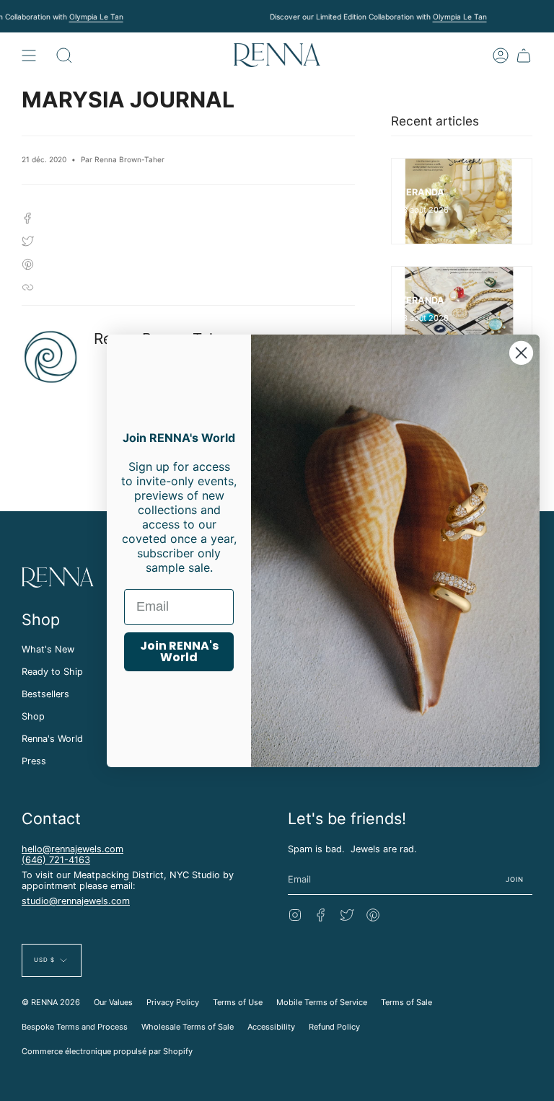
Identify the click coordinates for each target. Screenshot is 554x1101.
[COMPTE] (500, 55)
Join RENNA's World (179, 651)
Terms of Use (238, 1002)
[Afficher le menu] (29, 55)
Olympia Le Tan (96, 16)
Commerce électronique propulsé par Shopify (107, 1051)
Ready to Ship (52, 671)
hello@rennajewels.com (72, 849)
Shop (33, 716)
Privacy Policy (172, 1002)
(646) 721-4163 (56, 859)
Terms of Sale (406, 1002)
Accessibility (271, 1027)
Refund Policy (334, 1027)
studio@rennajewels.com (76, 901)
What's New (48, 649)
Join (515, 879)
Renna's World (52, 738)
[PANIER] (523, 55)
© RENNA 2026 (51, 1002)
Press (34, 761)
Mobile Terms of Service (321, 1002)
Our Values (113, 1002)
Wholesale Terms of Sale (187, 1027)
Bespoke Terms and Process (75, 1027)
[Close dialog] (521, 352)
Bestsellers (45, 694)
